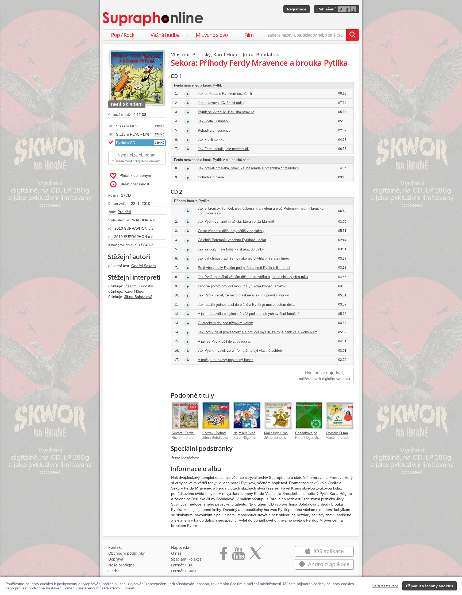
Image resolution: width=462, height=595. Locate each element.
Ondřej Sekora (143, 266)
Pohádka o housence (214, 130)
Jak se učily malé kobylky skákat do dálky (231, 249)
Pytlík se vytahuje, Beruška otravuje (226, 112)
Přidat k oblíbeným (135, 175)
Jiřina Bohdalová (138, 297)
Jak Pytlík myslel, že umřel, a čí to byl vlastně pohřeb (240, 351)
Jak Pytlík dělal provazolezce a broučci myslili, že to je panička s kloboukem (257, 332)
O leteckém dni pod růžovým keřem (225, 323)
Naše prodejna (121, 564)
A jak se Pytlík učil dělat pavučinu (224, 341)
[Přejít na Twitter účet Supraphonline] (255, 555)
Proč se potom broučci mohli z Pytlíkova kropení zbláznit (242, 286)
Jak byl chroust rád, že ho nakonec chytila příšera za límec (244, 258)
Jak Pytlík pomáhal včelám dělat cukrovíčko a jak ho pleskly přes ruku (253, 277)
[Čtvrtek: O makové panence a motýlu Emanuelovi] (339, 415)
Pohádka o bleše (211, 177)
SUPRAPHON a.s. (140, 220)
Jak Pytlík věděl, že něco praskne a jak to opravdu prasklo (243, 295)
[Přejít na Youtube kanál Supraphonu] (238, 555)
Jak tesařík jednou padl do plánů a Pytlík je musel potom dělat (246, 305)
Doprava (115, 559)
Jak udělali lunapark (213, 121)
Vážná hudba (165, 34)
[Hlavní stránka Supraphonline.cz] (153, 19)
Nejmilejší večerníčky (250, 433)
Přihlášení (326, 9)
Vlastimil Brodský (138, 286)
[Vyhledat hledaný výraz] (352, 35)
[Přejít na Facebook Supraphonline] (224, 555)
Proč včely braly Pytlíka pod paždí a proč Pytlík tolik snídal (244, 268)
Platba (114, 570)
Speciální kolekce (186, 559)
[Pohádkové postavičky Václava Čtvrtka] (309, 415)
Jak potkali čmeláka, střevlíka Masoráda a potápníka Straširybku (248, 168)
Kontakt (115, 547)
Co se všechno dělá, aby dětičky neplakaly (231, 231)
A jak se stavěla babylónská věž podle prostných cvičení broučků (248, 314)
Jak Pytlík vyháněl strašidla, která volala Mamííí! (236, 222)
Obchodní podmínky (126, 553)
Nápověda (180, 547)
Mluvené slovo (212, 34)
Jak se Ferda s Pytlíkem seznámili (225, 94)
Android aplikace (328, 564)
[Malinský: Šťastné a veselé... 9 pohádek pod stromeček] (278, 415)
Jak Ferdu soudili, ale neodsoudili (223, 149)
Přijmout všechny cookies (429, 586)
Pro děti (124, 212)
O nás (176, 553)
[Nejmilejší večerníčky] (247, 415)
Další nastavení (385, 586)
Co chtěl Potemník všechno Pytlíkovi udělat (232, 240)
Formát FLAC (182, 564)
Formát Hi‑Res (183, 570)
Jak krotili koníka (211, 140)
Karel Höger (134, 291)
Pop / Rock (122, 34)
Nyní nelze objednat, (137, 158)
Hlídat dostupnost (134, 184)
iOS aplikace (328, 551)
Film (249, 34)
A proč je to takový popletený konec (225, 360)
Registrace (296, 9)
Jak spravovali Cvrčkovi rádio (221, 103)
